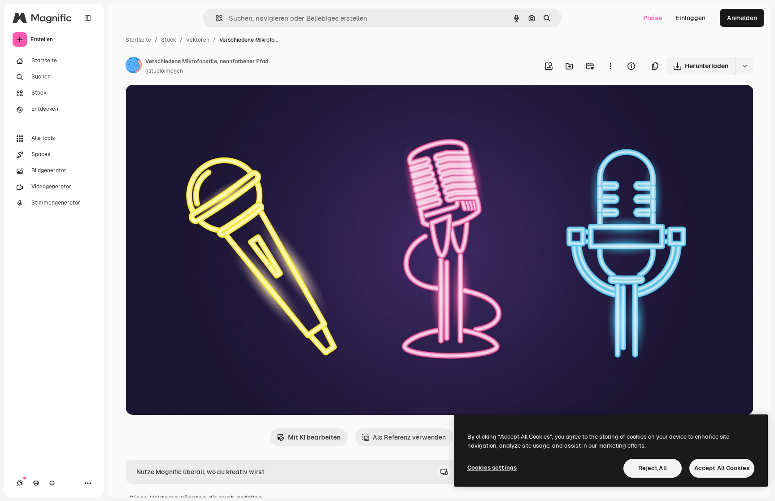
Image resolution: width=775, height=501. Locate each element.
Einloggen (690, 18)
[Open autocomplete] (215, 18)
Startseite (138, 40)
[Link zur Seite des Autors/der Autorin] (134, 66)
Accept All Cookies (721, 468)
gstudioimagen (164, 70)
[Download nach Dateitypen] (744, 66)
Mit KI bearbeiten (314, 437)
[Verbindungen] (20, 483)
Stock (168, 40)
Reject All (652, 468)
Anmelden (742, 18)
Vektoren (197, 40)
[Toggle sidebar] (88, 18)
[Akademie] (36, 483)
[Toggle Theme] (52, 483)
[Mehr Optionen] (610, 66)
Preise (652, 18)
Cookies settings (492, 467)
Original (183, 102)
